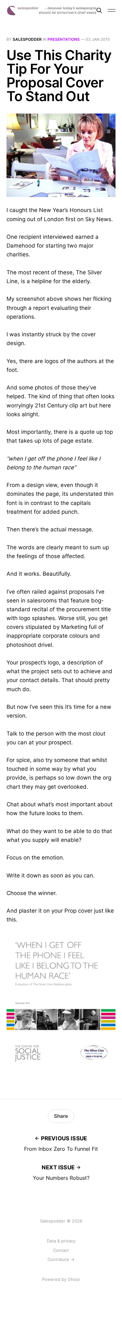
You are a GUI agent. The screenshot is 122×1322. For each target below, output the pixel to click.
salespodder (27, 39)
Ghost (74, 1279)
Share (61, 1116)
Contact (61, 1250)
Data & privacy (61, 1240)
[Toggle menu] (111, 10)
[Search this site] (99, 10)
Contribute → (61, 1259)
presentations (63, 39)
